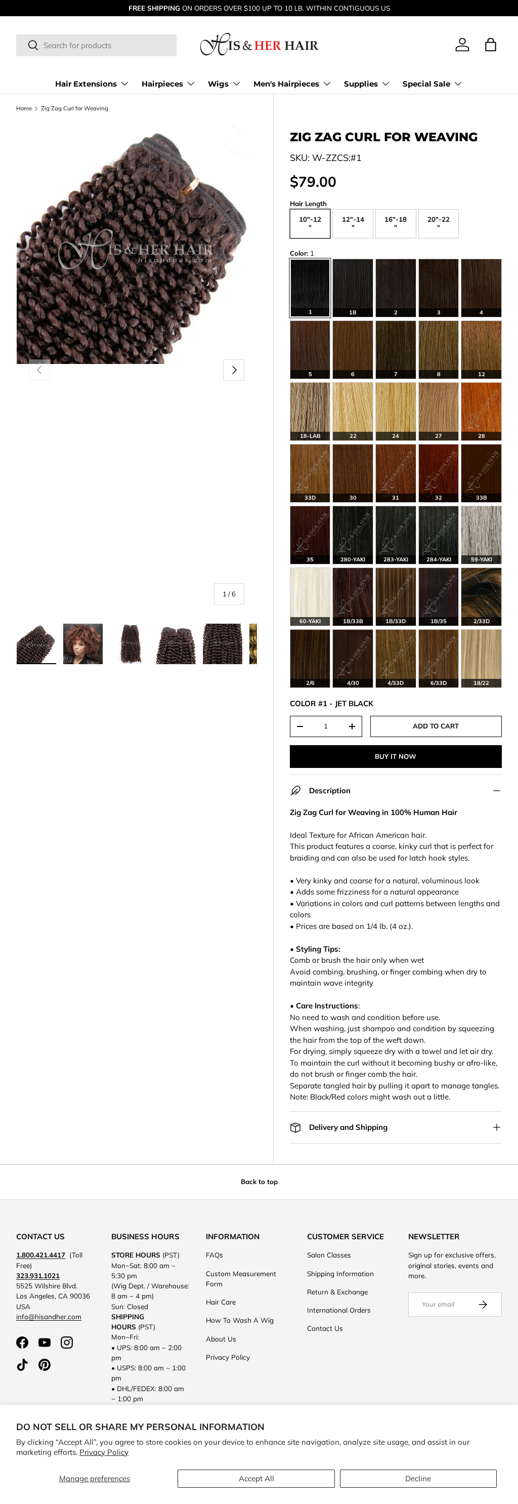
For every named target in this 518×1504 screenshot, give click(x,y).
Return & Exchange (337, 1291)
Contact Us (325, 1328)
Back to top (259, 1181)
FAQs (214, 1254)
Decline (418, 1478)
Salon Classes (329, 1254)
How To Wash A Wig (240, 1320)
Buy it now (395, 756)
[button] (491, 44)
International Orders (339, 1310)
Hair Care (221, 1301)
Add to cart (436, 726)
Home (24, 108)
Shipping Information (340, 1273)
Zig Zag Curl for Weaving (74, 108)
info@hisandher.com (48, 1316)
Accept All (256, 1478)
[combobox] (96, 45)
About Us (221, 1338)
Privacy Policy (103, 1452)
